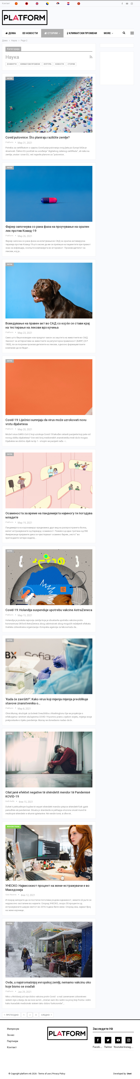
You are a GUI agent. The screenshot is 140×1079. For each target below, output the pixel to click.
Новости (32, 33)
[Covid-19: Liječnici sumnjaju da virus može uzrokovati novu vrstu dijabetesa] (48, 387)
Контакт (6, 3)
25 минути (12, 64)
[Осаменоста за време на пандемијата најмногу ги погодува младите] (48, 480)
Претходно (12, 1015)
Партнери (12, 1041)
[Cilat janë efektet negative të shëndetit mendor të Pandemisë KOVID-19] (48, 759)
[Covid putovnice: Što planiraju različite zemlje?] (48, 105)
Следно (45, 1015)
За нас (10, 1035)
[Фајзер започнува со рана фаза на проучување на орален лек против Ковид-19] (48, 194)
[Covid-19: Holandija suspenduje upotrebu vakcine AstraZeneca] (48, 577)
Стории (52, 33)
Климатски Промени (83, 33)
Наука (9, 78)
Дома (12, 33)
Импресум (13, 1028)
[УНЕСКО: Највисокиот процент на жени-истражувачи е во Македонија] (48, 853)
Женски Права (13, 826)
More (107, 33)
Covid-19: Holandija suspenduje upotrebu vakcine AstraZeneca (48, 610)
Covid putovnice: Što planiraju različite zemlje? (37, 137)
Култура (47, 64)
